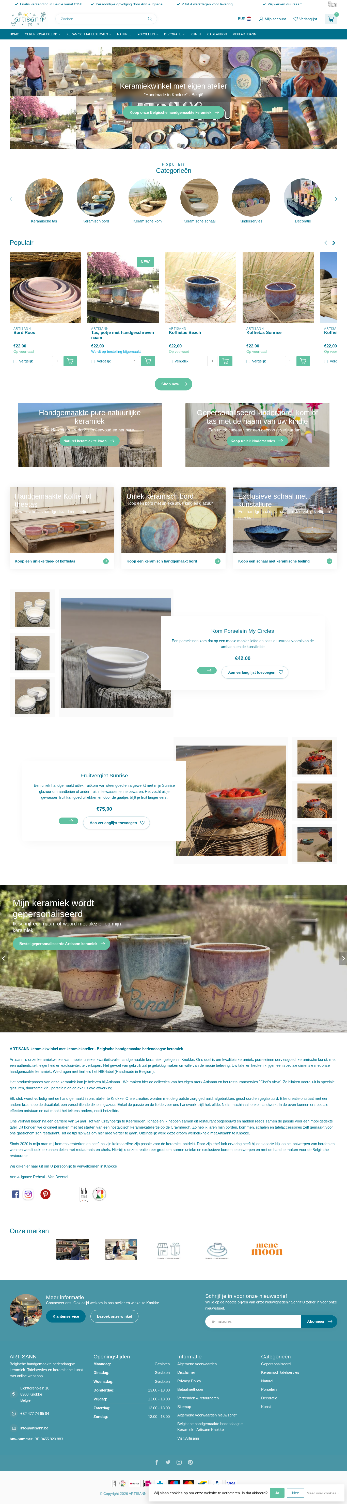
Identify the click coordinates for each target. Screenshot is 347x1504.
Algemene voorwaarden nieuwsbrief (206, 1415)
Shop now (170, 384)
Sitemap (184, 1406)
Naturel (124, 34)
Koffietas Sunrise (263, 332)
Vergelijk (26, 361)
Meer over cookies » (323, 1493)
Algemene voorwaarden (197, 1364)
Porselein (146, 34)
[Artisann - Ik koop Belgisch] (99, 1194)
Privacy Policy (189, 1381)
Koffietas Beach (185, 332)
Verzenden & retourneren (198, 1398)
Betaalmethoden (190, 1389)
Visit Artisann (244, 34)
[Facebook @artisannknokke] (15, 1194)
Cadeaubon (217, 34)
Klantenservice (66, 1316)
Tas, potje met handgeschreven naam (122, 335)
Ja (277, 1493)
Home (14, 34)
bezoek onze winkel (114, 1316)
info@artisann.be (34, 1428)
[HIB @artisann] (83, 1194)
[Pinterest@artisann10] (45, 1194)
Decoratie (173, 34)
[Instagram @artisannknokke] (28, 1194)
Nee (295, 1493)
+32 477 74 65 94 (34, 1413)
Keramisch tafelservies (87, 34)
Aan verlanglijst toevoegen (251, 672)
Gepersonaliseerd (41, 34)
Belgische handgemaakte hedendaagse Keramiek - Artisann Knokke (210, 1427)
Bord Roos (24, 332)
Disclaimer (186, 1372)
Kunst (196, 34)
